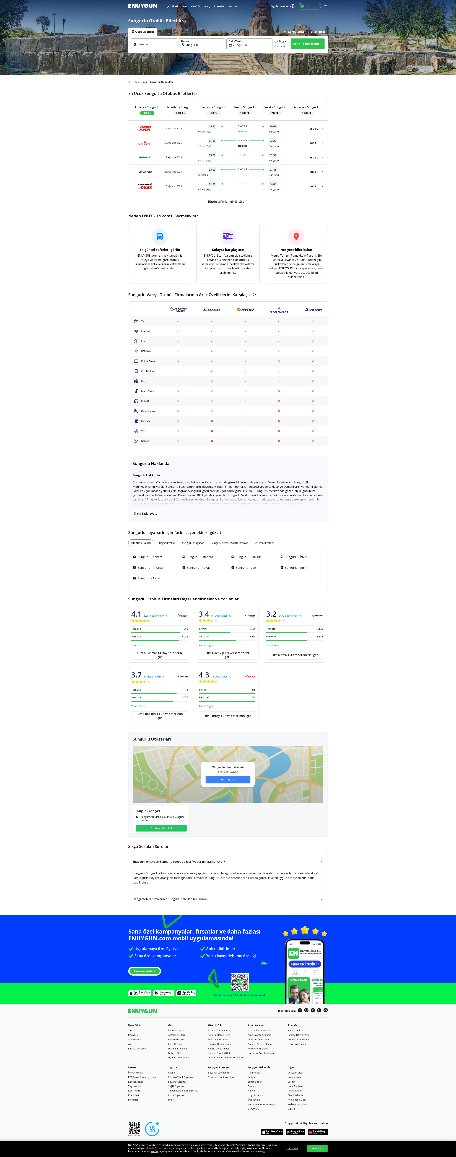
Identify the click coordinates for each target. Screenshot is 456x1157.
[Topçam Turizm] (279, 309)
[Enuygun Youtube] (325, 1010)
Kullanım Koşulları (297, 1104)
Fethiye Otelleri (176, 1053)
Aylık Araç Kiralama (258, 1048)
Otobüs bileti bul (161, 828)
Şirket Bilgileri (255, 1081)
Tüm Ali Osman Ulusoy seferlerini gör (160, 655)
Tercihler (292, 1148)
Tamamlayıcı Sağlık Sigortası (183, 1090)
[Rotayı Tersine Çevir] (178, 43)
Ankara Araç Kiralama (259, 1034)
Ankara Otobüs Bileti (219, 1034)
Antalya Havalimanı (298, 1039)
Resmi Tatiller (295, 1090)
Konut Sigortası (176, 1095)
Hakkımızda (254, 1072)
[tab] (142, 32)
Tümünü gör (138, 645)
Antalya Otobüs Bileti (219, 1053)
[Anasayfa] (129, 82)
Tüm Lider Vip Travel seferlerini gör (227, 655)
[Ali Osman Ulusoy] (178, 309)
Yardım (291, 1081)
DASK (171, 1099)
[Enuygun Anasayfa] (142, 6)
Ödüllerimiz (254, 1099)
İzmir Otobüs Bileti (218, 1039)
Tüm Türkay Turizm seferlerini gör (227, 716)
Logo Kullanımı (255, 1095)
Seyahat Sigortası (177, 1081)
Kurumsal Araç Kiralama (261, 1053)
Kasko (171, 1072)
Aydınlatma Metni (297, 1099)
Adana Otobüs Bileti (218, 1048)
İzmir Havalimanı (297, 1044)
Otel (170, 1025)
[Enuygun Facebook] (300, 1010)
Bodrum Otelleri (176, 1039)
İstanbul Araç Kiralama (260, 1030)
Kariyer (252, 1090)
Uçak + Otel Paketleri (179, 1057)
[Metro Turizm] (245, 309)
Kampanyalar (295, 1077)
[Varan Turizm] (313, 309)
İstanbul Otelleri (176, 1030)
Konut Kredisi (135, 1081)
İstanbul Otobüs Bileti (219, 1030)
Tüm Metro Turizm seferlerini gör (294, 655)
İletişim (251, 1077)
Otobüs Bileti (140, 82)
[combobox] (156, 47)
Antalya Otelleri (176, 1034)
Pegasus (133, 1034)
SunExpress (134, 1039)
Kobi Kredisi (134, 1090)
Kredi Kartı (133, 1095)
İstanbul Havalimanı (298, 1034)
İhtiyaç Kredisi (135, 1072)
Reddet (154, 1151)
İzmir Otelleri (175, 1044)
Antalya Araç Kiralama (260, 1044)
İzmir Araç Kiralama (258, 1039)
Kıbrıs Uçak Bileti (137, 1048)
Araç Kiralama (256, 1025)
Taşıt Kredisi (134, 1086)
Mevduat (133, 1099)
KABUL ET (317, 1148)
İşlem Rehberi (295, 1086)
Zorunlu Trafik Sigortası (180, 1077)
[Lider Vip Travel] (212, 309)
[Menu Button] (310, 6)
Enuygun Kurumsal (219, 1067)
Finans (132, 1067)
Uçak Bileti (134, 1025)
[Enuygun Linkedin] (319, 1010)
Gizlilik (291, 1108)
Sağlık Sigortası (176, 1086)
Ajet (130, 1044)
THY (130, 1030)
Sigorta (172, 1067)
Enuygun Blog (295, 1072)
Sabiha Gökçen (296, 1030)
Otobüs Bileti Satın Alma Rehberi (225, 1057)
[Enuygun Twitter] (313, 1010)
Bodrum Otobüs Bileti (219, 1044)
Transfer (293, 1025)
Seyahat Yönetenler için (221, 1077)
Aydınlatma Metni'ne (260, 1148)
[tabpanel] (228, 44)
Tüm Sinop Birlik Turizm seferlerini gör (159, 716)
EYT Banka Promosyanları (142, 1077)
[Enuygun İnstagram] (306, 1010)
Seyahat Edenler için (219, 1072)
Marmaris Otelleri (177, 1048)
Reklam (252, 1086)
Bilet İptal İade (295, 1095)
